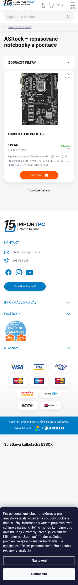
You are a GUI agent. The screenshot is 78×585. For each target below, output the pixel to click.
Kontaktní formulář (25, 286)
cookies (8, 546)
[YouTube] (29, 271)
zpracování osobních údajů (40, 541)
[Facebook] (7, 271)
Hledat (68, 16)
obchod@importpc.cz (26, 252)
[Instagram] (18, 271)
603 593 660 (20, 260)
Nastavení (39, 560)
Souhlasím (39, 574)
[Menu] (73, 5)
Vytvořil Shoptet (23, 428)
